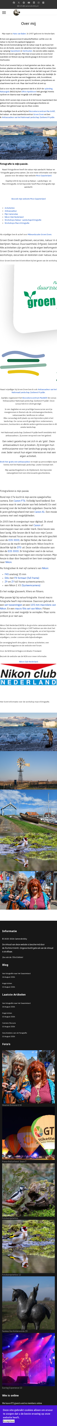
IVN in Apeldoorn (28, 91)
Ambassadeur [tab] (11, 211)
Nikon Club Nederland (28, 661)
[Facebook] (14, 2)
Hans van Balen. (19, 33)
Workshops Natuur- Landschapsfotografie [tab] (23, 220)
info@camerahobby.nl (29, 6)
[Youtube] (29, 2)
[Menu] (4, 12)
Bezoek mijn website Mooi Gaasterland (29, 199)
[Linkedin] (34, 2)
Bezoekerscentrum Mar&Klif (35, 398)
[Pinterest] (24, 2)
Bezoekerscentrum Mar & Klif (42, 111)
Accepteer (9, 1421)
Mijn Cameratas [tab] (11, 214)
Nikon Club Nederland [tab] (14, 217)
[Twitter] (19, 2)
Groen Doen (38, 114)
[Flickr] (43, 2)
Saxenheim (15, 51)
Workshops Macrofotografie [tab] (17, 223)
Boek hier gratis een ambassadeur (15, 461)
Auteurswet (12, 948)
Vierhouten (27, 51)
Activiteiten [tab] (10, 208)
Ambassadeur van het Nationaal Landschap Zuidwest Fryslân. (28, 117)
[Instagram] (38, 2)
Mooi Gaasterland (43, 175)
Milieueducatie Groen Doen (39, 234)
